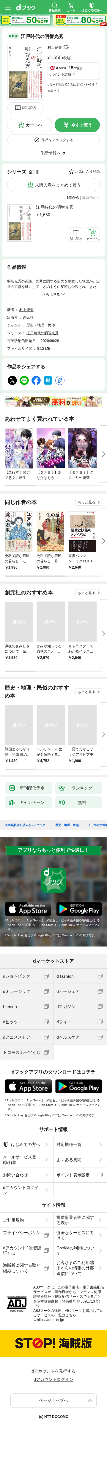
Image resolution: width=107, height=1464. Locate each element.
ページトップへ (53, 1400)
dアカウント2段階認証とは (22, 1250)
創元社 (28, 317)
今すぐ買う (81, 125)
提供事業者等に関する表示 (75, 1220)
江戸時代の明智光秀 (54, 207)
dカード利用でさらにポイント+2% (71, 84)
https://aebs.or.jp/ (50, 1320)
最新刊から (91, 197)
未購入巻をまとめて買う (58, 185)
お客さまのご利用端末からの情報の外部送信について (75, 1268)
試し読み (29, 108)
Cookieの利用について (75, 1250)
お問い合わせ (15, 1175)
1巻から (73, 197)
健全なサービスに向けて (75, 1235)
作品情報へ (50, 153)
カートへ (34, 125)
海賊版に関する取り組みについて (21, 1268)
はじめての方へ (25, 1144)
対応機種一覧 (68, 1144)
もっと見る (86, 502)
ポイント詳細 (61, 74)
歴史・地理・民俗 (40, 325)
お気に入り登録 (87, 172)
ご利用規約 (13, 1220)
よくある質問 (68, 1159)
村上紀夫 (55, 47)
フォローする (66, 48)
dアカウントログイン (21, 1190)
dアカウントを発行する (53, 1371)
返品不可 (53, 90)
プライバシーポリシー (21, 1235)
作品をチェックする (57, 140)
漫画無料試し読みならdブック (25, 825)
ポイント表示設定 (73, 1175)
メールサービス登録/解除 (19, 1160)
